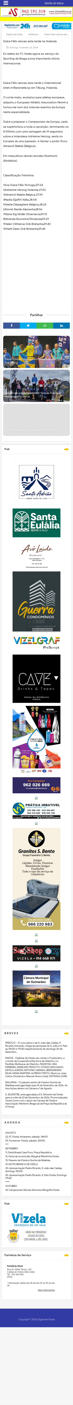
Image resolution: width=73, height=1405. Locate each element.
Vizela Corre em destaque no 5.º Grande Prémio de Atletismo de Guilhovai (33, 395)
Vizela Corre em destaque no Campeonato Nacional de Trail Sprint (35, 361)
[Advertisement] (36, 271)
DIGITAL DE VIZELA (54, 3)
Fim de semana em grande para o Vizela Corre (30, 430)
